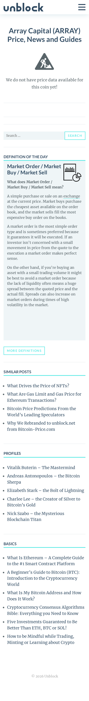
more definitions (24, 351)
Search (75, 135)
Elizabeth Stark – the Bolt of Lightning (45, 490)
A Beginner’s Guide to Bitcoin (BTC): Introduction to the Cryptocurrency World (43, 578)
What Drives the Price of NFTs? (38, 385)
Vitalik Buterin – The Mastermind (41, 467)
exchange (71, 196)
